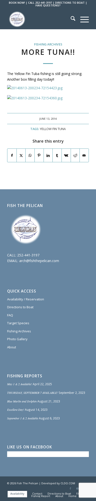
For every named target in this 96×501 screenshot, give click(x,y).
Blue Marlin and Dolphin (22, 401)
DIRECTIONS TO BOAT (70, 2)
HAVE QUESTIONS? (48, 5)
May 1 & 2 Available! (19, 384)
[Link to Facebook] (70, 488)
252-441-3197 (28, 255)
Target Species (18, 323)
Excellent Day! (15, 410)
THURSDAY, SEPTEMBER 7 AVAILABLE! (32, 393)
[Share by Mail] (84, 155)
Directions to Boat (20, 307)
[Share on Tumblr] (57, 155)
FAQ (10, 315)
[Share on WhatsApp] (30, 155)
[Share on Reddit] (75, 155)
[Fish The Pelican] (39, 19)
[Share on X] (21, 155)
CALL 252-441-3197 (40, 2)
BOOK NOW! (17, 2)
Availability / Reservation (25, 299)
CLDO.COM (68, 483)
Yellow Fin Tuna (53, 129)
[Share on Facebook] (11, 155)
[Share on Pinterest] (39, 155)
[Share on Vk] (66, 155)
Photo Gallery (17, 339)
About (11, 347)
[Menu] (82, 19)
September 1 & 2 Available (22, 418)
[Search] (70, 19)
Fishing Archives (48, 44)
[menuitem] (70, 19)
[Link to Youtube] (77, 488)
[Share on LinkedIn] (48, 155)
